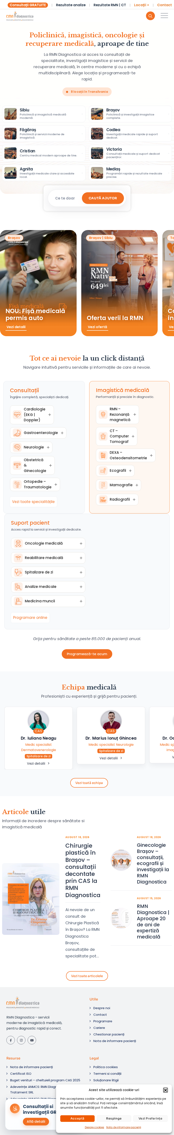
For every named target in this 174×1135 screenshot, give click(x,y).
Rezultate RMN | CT (110, 5)
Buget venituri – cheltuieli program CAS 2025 (45, 1080)
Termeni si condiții (107, 1073)
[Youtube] (32, 1040)
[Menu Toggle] (163, 16)
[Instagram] (21, 1040)
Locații (141, 5)
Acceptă (77, 1118)
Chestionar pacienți (108, 1034)
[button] (165, 1090)
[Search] (150, 15)
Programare (102, 1021)
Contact (164, 5)
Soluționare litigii (106, 1080)
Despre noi (101, 1008)
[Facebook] (10, 1040)
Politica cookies (105, 1067)
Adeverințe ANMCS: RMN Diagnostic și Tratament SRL (39, 1089)
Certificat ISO (20, 1073)
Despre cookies (94, 1127)
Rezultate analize (71, 5)
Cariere (99, 1027)
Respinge (114, 1118)
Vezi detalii (36, 763)
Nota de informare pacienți (123, 1127)
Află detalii (36, 1121)
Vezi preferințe (151, 1118)
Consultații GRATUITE (28, 5)
